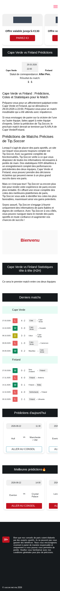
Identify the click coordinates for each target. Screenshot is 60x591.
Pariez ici (22, 38)
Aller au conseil (23, 449)
